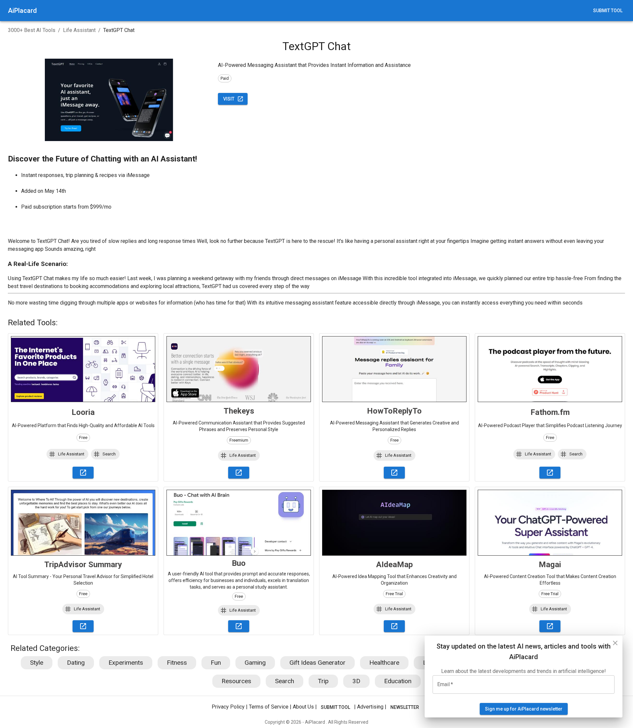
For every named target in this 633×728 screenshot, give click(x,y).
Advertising (370, 707)
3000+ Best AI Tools (31, 30)
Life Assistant (79, 30)
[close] (615, 643)
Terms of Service (268, 707)
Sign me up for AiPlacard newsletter (523, 709)
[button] (67, 454)
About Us (303, 707)
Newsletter (404, 707)
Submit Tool (607, 10)
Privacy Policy (228, 707)
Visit (228, 99)
